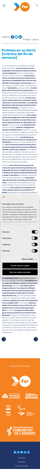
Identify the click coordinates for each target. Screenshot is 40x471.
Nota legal (21, 462)
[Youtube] (21, 452)
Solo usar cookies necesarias (20, 272)
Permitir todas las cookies (20, 265)
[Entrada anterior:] (4, 341)
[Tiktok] (28, 452)
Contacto (21, 458)
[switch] (35, 238)
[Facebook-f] (18, 452)
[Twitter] (14, 452)
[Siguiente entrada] (35, 341)
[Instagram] (25, 452)
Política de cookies (21, 466)
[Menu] (4, 5)
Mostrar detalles (28, 259)
